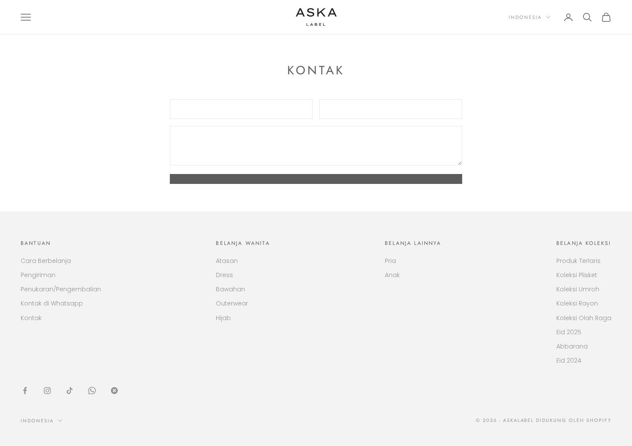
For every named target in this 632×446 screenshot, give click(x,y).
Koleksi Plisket (576, 275)
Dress (224, 275)
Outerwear (232, 303)
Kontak (31, 318)
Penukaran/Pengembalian (61, 289)
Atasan (227, 261)
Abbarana (572, 346)
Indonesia (525, 17)
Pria (390, 261)
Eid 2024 (568, 360)
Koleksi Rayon (577, 303)
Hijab (223, 318)
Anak (392, 275)
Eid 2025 (568, 332)
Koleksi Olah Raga (583, 318)
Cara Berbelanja (46, 261)
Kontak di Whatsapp (52, 303)
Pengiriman (38, 275)
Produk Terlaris (578, 261)
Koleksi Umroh (577, 289)
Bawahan (230, 289)
